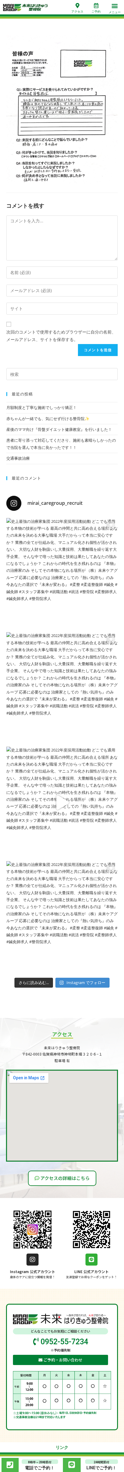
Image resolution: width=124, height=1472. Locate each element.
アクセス (77, 11)
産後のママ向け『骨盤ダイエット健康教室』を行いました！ (59, 429)
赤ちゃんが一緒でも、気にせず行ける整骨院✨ (47, 418)
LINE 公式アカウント (91, 1271)
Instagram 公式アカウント (32, 1271)
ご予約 (96, 11)
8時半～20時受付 (39, 1462)
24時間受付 (101, 1462)
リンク (62, 1447)
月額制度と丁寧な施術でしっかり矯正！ (41, 407)
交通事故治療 (18, 458)
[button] (115, 6)
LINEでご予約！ (101, 1467)
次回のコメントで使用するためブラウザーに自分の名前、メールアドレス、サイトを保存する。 (61, 335)
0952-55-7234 (63, 1341)
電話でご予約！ (39, 1467)
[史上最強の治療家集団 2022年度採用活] (62, 573)
